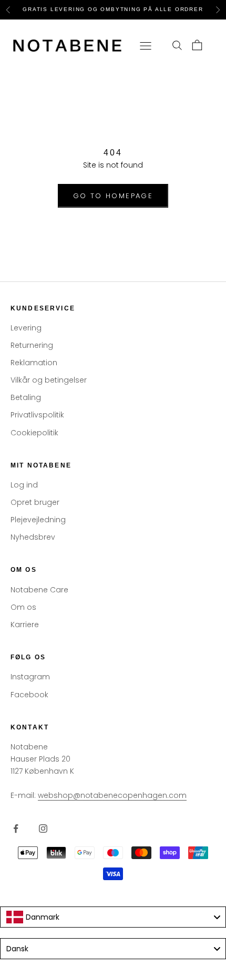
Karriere (25, 624)
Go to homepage (113, 196)
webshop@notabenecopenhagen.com (112, 795)
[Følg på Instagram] (43, 828)
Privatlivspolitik (37, 415)
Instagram (30, 676)
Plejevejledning (38, 519)
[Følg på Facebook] (16, 828)
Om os (23, 607)
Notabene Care (39, 589)
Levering (26, 328)
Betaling (26, 397)
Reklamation (34, 362)
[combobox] (113, 917)
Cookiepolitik (34, 432)
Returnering (32, 345)
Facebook (29, 694)
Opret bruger (35, 502)
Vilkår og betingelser (49, 380)
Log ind (24, 485)
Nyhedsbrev (33, 537)
